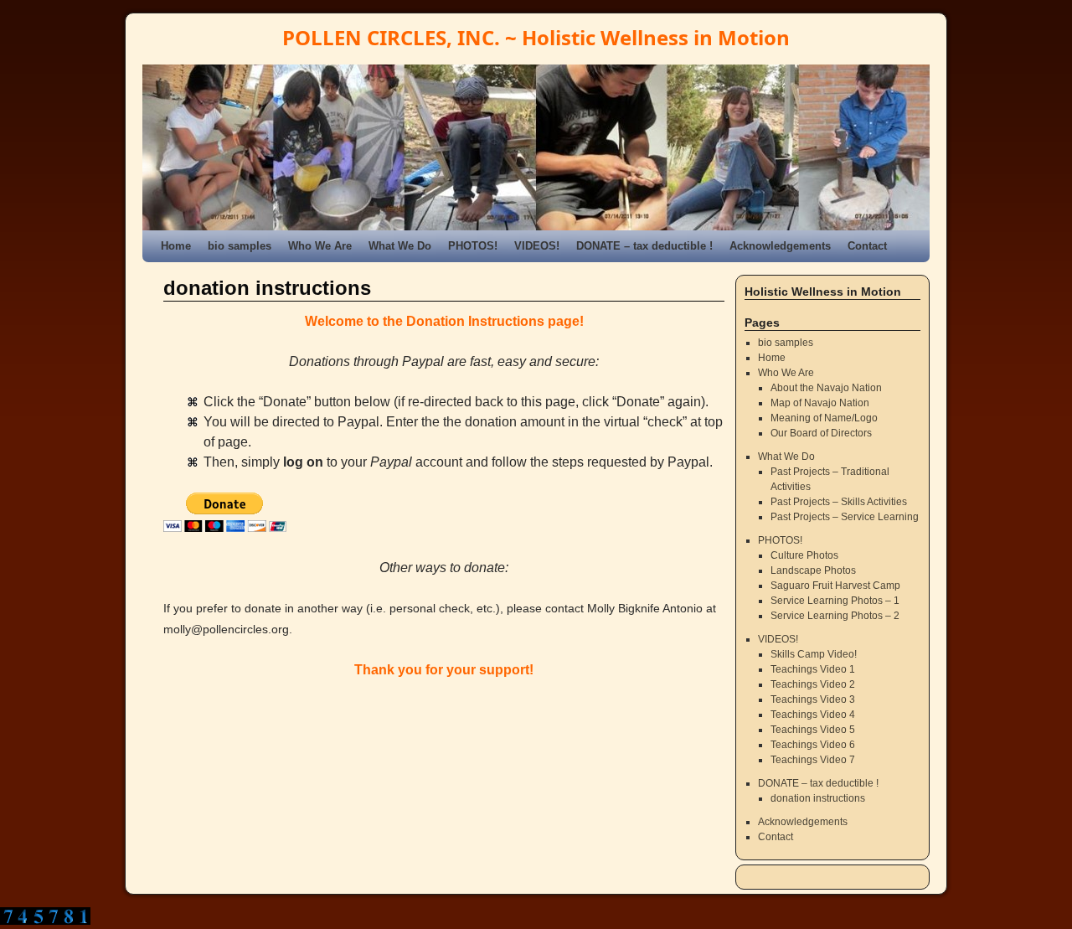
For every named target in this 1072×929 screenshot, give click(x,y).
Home (176, 246)
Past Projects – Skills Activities (838, 502)
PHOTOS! (472, 246)
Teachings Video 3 (812, 699)
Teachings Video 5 (812, 729)
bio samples (239, 246)
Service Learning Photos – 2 (834, 616)
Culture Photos (804, 555)
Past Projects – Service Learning (844, 517)
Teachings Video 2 (812, 684)
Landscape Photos (813, 570)
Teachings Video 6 (812, 745)
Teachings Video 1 (812, 669)
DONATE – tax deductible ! (644, 246)
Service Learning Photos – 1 (834, 600)
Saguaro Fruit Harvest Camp (835, 585)
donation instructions (817, 798)
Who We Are (320, 246)
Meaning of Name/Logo (824, 418)
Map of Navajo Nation (819, 403)
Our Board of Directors (821, 433)
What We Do (399, 246)
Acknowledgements (780, 246)
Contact (867, 246)
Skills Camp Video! (813, 654)
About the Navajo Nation (826, 388)
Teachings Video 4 (812, 714)
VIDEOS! (536, 246)
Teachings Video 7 (812, 760)
